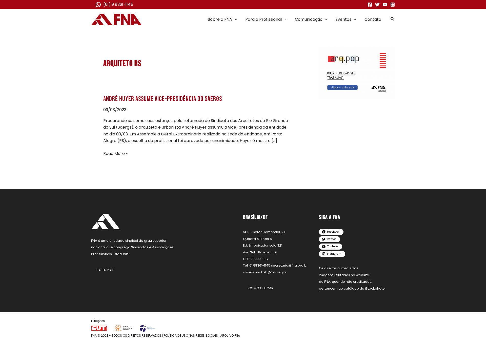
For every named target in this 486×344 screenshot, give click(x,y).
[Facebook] (370, 4)
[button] (234, 19)
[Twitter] (377, 4)
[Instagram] (392, 4)
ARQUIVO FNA (230, 335)
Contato (372, 19)
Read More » (115, 153)
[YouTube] (385, 4)
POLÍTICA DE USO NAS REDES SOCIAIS (191, 335)
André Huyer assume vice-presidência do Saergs (162, 99)
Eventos (343, 19)
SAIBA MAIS (105, 270)
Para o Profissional (263, 19)
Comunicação (308, 19)
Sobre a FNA (220, 19)
